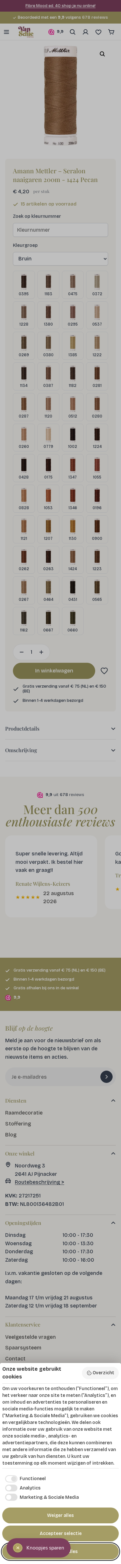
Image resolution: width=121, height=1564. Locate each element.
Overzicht (103, 1373)
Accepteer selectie (61, 1533)
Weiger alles (60, 1515)
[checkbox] (24, 1478)
